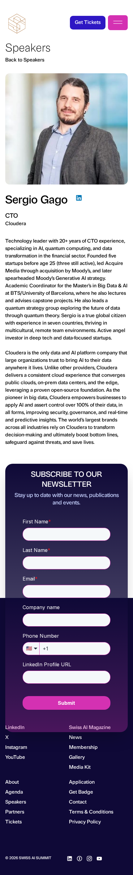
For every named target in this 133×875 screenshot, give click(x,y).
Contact (78, 801)
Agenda (14, 791)
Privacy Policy (85, 821)
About (12, 781)
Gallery (77, 757)
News (75, 737)
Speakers (15, 801)
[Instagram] (89, 857)
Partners (14, 811)
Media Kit (80, 766)
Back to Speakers (24, 59)
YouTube (15, 757)
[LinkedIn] (79, 199)
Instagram (16, 747)
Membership (83, 747)
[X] (79, 857)
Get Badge (81, 791)
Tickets (13, 821)
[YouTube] (99, 857)
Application (82, 781)
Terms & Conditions (91, 811)
